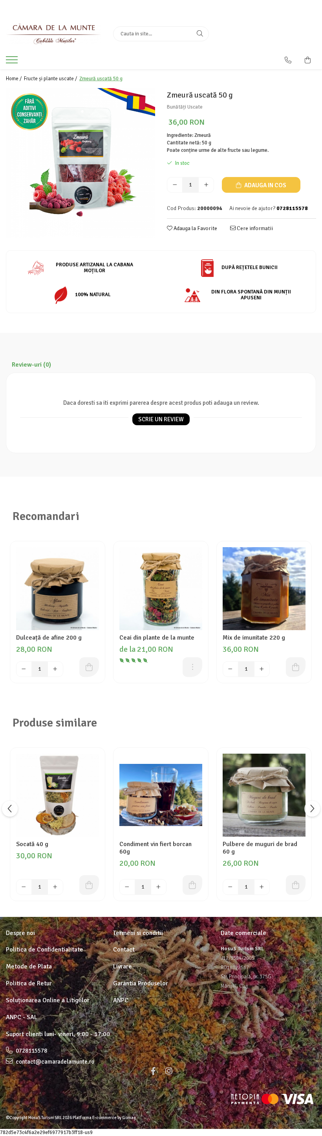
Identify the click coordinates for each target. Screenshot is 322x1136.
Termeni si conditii (138, 933)
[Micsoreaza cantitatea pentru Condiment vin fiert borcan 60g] (127, 887)
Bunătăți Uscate (185, 107)
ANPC (120, 1000)
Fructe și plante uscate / (51, 79)
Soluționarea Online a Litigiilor (48, 1000)
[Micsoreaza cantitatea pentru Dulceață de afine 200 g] (24, 669)
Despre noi (20, 933)
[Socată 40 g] (57, 795)
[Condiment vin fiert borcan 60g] (160, 795)
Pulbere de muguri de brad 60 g (260, 848)
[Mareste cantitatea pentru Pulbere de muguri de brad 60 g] (262, 887)
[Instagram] (169, 1071)
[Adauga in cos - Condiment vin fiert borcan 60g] (192, 885)
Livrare (122, 966)
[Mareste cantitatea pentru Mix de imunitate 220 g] (262, 669)
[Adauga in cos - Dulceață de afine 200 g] (89, 667)
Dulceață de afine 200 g (49, 638)
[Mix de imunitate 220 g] (264, 588)
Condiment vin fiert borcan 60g (155, 848)
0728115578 (31, 1050)
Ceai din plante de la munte (156, 638)
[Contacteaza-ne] (288, 60)
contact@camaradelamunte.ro (54, 1061)
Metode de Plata (29, 966)
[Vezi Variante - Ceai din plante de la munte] (192, 667)
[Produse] (13, 62)
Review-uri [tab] (31, 365)
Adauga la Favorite (194, 228)
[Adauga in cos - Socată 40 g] (89, 885)
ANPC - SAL (21, 1017)
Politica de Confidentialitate (44, 949)
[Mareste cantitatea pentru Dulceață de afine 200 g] (55, 669)
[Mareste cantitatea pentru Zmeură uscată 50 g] (206, 185)
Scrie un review (161, 419)
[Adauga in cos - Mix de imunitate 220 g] (296, 667)
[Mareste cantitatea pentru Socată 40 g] (55, 887)
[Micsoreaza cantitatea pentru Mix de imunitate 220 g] (230, 669)
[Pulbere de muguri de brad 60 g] (264, 795)
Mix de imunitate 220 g (254, 638)
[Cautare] (200, 33)
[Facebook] (153, 1071)
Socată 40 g (32, 844)
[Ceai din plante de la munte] (160, 588)
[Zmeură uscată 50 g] (80, 163)
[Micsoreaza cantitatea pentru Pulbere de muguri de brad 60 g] (230, 887)
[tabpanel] (80, 163)
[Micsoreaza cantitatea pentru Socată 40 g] (24, 887)
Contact (124, 949)
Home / (14, 79)
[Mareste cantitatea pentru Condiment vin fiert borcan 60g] (158, 887)
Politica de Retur (29, 983)
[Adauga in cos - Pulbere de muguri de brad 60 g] (296, 885)
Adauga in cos (264, 185)
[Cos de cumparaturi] (307, 60)
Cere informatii (254, 228)
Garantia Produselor (140, 983)
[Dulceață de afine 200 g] (57, 588)
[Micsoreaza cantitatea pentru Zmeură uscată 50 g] (175, 185)
